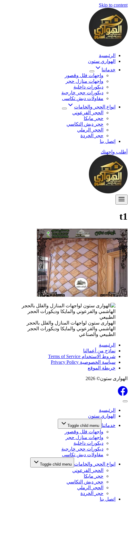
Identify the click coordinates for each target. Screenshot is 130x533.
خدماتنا (108, 425)
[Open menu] (121, 200)
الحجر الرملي (90, 129)
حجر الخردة (91, 135)
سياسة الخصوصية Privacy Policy (83, 362)
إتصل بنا (107, 141)
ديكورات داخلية (88, 86)
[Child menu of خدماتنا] (91, 71)
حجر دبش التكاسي (85, 124)
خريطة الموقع (101, 367)
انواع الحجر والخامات (94, 464)
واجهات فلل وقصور (84, 75)
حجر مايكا (93, 118)
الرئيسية (107, 55)
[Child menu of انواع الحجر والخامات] (64, 108)
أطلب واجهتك (114, 151)
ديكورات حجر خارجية (82, 92)
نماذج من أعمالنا (99, 350)
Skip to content (113, 5)
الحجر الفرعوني (87, 112)
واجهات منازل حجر (84, 81)
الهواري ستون (101, 61)
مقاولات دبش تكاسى (82, 98)
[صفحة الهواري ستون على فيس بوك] (123, 394)
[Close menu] (125, 401)
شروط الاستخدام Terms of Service (81, 356)
